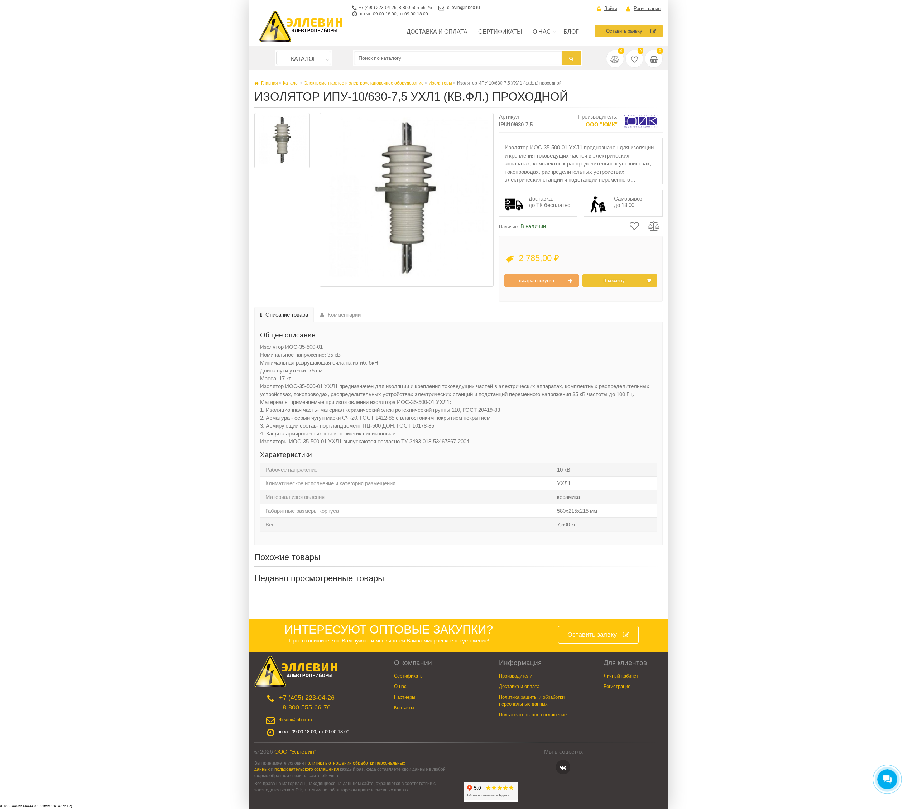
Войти (610, 8)
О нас (542, 32)
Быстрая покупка (535, 280)
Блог (571, 32)
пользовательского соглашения (306, 769)
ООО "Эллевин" (295, 752)
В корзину (614, 280)
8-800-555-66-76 (415, 7)
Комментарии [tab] (344, 315)
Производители (515, 676)
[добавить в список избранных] (634, 225)
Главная (269, 83)
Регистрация (647, 8)
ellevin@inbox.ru (463, 7)
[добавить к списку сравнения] (654, 225)
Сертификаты (500, 32)
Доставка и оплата (437, 32)
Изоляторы (440, 83)
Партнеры (404, 697)
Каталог (303, 59)
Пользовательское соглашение (533, 714)
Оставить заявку (624, 31)
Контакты (404, 707)
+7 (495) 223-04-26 (378, 7)
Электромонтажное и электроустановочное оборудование (364, 83)
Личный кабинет (621, 676)
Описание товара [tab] (286, 315)
